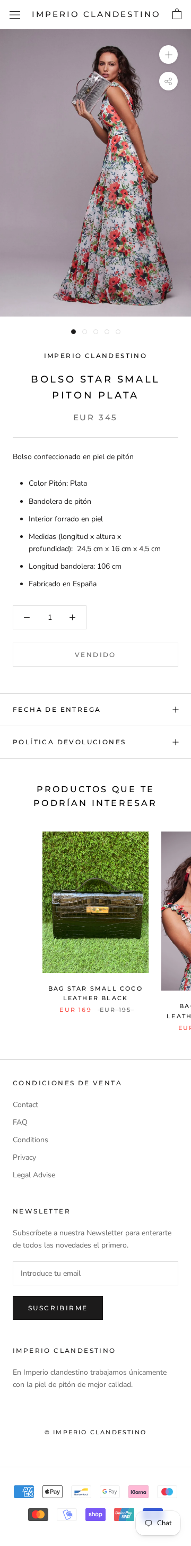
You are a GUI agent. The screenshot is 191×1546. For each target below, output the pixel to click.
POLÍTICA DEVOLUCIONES (69, 742)
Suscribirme (58, 1308)
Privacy (24, 1157)
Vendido (95, 655)
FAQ (20, 1122)
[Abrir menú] (15, 15)
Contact (25, 1105)
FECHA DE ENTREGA (57, 709)
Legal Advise (34, 1175)
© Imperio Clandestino (95, 1432)
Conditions (30, 1140)
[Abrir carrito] (176, 14)
